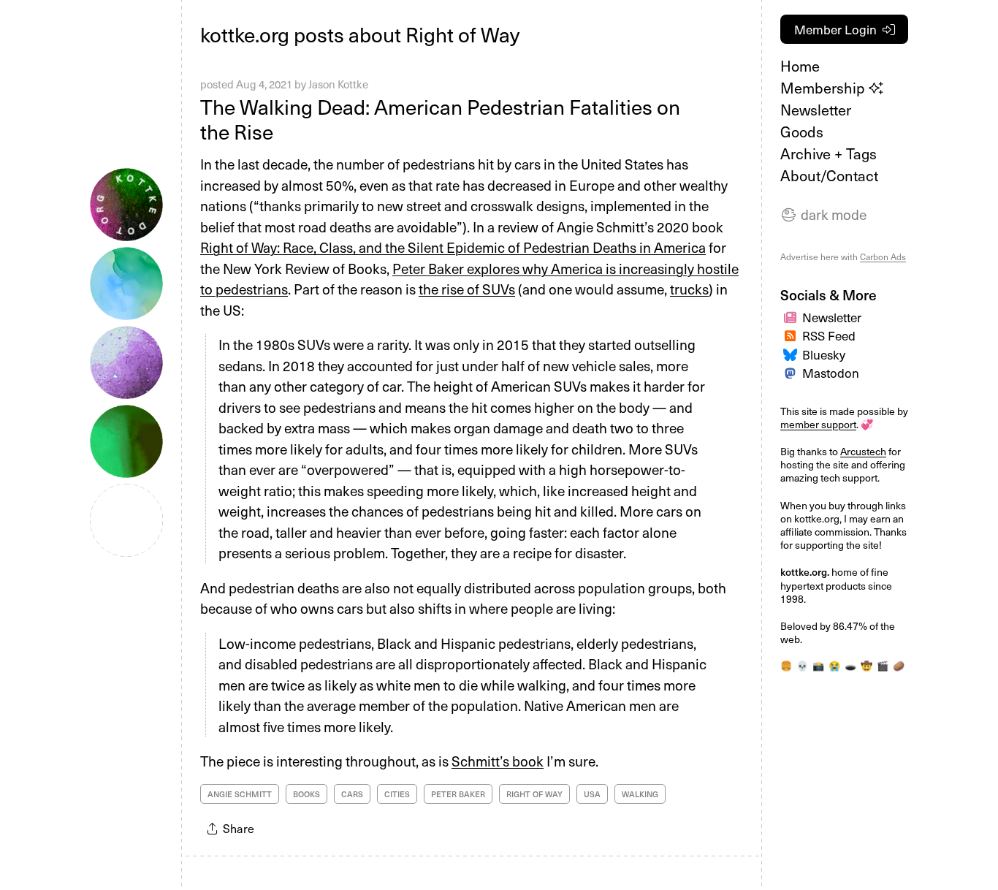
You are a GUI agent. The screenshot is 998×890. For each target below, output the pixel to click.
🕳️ (850, 665)
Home (800, 66)
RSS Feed (829, 335)
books (306, 794)
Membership (824, 88)
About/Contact (829, 175)
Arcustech (863, 451)
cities (397, 794)
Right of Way (534, 794)
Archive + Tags (828, 153)
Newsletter (815, 110)
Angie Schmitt (239, 794)
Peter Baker (458, 794)
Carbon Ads (883, 256)
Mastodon (830, 372)
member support (818, 424)
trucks (689, 288)
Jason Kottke (338, 84)
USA (592, 794)
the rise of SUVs (467, 288)
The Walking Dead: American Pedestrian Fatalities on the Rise (440, 119)
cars (352, 794)
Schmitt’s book (498, 760)
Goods (801, 131)
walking (640, 794)
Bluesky (823, 354)
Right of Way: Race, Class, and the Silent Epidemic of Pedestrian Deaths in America (453, 247)
